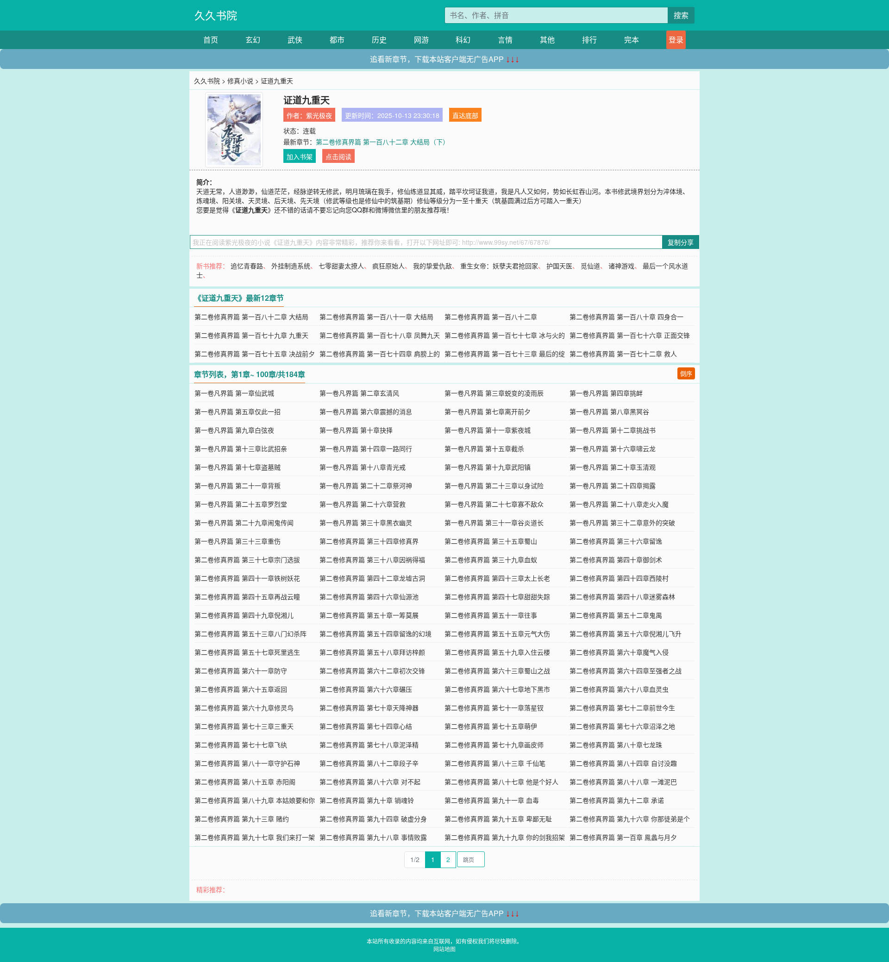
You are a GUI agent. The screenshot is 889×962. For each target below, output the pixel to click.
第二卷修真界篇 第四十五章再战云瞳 (247, 596)
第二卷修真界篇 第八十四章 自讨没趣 (623, 763)
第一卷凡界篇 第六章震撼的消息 (365, 411)
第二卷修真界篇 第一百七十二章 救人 (623, 353)
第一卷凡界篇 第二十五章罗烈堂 (240, 504)
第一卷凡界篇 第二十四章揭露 (613, 485)
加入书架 (300, 156)
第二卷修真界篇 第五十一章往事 (490, 615)
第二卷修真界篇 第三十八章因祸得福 (372, 559)
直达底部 (465, 115)
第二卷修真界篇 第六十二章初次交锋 (372, 670)
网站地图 (444, 949)
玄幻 (252, 39)
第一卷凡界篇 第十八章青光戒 (362, 467)
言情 (505, 39)
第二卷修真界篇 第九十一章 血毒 (491, 800)
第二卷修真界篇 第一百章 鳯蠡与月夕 (623, 837)
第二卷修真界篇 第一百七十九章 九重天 (251, 335)
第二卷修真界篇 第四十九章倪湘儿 (244, 615)
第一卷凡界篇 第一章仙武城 (234, 392)
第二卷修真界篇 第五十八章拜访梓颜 (372, 652)
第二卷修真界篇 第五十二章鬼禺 (616, 615)
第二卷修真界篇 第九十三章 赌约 (241, 818)
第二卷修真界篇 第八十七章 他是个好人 (501, 781)
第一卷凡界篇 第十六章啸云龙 (613, 448)
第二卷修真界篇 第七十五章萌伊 (490, 726)
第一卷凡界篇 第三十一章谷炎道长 (494, 522)
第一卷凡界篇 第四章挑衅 (606, 392)
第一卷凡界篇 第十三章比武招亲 (240, 448)
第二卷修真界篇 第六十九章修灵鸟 (244, 707)
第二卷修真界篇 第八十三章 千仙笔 (494, 763)
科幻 (463, 39)
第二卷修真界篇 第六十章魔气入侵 (619, 652)
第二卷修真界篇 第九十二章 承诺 (617, 800)
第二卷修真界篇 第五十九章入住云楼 (497, 652)
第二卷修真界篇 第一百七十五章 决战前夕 (254, 353)
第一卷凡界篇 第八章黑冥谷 (609, 411)
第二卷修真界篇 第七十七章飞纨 (240, 744)
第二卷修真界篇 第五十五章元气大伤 (497, 633)
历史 (379, 39)
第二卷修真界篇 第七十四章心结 (365, 726)
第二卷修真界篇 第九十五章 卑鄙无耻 (498, 818)
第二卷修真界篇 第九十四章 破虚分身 (373, 818)
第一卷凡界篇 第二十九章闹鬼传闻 (244, 522)
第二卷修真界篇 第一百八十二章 (490, 316)
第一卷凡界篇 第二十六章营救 (362, 504)
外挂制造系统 (290, 265)
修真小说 (240, 80)
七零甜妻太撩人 (341, 265)
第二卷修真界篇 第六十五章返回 (240, 689)
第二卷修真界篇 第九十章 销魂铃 (366, 800)
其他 (547, 39)
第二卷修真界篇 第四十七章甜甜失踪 (497, 596)
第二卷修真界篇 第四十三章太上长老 (497, 578)
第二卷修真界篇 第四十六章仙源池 (369, 596)
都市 (337, 39)
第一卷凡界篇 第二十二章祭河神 (365, 485)
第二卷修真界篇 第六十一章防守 (240, 670)
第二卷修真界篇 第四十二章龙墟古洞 (372, 578)
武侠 (295, 39)
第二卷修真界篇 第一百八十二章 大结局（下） (382, 141)
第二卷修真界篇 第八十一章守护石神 (247, 763)
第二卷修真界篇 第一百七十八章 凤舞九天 (379, 335)
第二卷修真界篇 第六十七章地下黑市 (497, 689)
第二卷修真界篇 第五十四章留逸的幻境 (375, 633)
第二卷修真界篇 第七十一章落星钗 (494, 707)
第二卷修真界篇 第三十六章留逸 (616, 541)
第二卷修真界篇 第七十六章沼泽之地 (622, 726)
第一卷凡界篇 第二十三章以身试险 (494, 485)
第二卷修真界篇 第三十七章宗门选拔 (247, 559)
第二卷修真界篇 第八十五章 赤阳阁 (244, 781)
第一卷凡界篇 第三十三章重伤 (237, 541)
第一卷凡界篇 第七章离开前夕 (487, 411)
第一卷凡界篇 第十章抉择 (356, 429)
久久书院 (215, 15)
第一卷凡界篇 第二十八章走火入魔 (619, 504)
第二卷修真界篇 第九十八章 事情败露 (373, 837)
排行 (589, 39)
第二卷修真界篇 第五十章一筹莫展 (369, 615)
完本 (631, 39)
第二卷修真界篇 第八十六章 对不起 (369, 781)
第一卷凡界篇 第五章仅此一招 (237, 411)
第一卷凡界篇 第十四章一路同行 (365, 448)
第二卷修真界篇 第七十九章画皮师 (494, 744)
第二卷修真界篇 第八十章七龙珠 (616, 744)
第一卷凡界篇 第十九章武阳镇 (487, 467)
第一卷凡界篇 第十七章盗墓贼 (237, 467)
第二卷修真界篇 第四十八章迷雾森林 (622, 596)
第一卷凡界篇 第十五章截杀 (484, 448)
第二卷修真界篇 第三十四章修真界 (369, 541)
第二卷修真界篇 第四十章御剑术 (616, 559)
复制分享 (681, 242)
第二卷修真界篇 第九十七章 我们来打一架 (254, 837)
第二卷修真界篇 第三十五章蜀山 (490, 541)
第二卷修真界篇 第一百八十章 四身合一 (626, 316)
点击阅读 (338, 156)
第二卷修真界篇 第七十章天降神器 (369, 707)
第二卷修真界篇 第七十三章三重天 (244, 726)
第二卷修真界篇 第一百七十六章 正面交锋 (630, 335)
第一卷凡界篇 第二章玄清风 (359, 392)
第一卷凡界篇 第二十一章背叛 (237, 485)
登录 (676, 39)
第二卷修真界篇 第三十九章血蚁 (490, 559)
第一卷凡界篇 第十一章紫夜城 (487, 429)
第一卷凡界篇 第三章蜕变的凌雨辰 (494, 392)
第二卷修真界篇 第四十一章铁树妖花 (247, 578)
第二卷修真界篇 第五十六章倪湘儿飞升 (626, 633)
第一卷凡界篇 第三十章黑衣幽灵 (365, 522)
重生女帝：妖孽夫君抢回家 (499, 265)
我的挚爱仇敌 (432, 265)
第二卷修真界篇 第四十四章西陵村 (619, 578)
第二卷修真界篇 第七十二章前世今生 (622, 707)
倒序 (686, 373)
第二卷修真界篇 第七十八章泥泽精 (369, 744)
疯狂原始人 (388, 265)
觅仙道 (590, 265)
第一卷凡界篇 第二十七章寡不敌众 (494, 504)
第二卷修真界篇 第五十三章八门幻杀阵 (250, 633)
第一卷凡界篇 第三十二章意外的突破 (622, 522)
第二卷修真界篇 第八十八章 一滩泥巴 (623, 781)
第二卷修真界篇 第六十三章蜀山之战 (497, 670)
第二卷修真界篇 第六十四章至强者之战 (626, 670)
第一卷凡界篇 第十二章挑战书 (613, 429)
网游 (421, 39)
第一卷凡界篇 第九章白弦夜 (234, 429)
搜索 (681, 15)
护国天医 (559, 265)
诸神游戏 (621, 265)
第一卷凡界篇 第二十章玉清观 (613, 467)
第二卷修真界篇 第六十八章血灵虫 (619, 689)
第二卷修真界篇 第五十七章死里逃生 (247, 652)
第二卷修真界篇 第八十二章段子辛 (369, 763)
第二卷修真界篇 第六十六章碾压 (365, 689)
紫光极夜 (319, 115)
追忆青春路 (247, 265)
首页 (210, 39)
